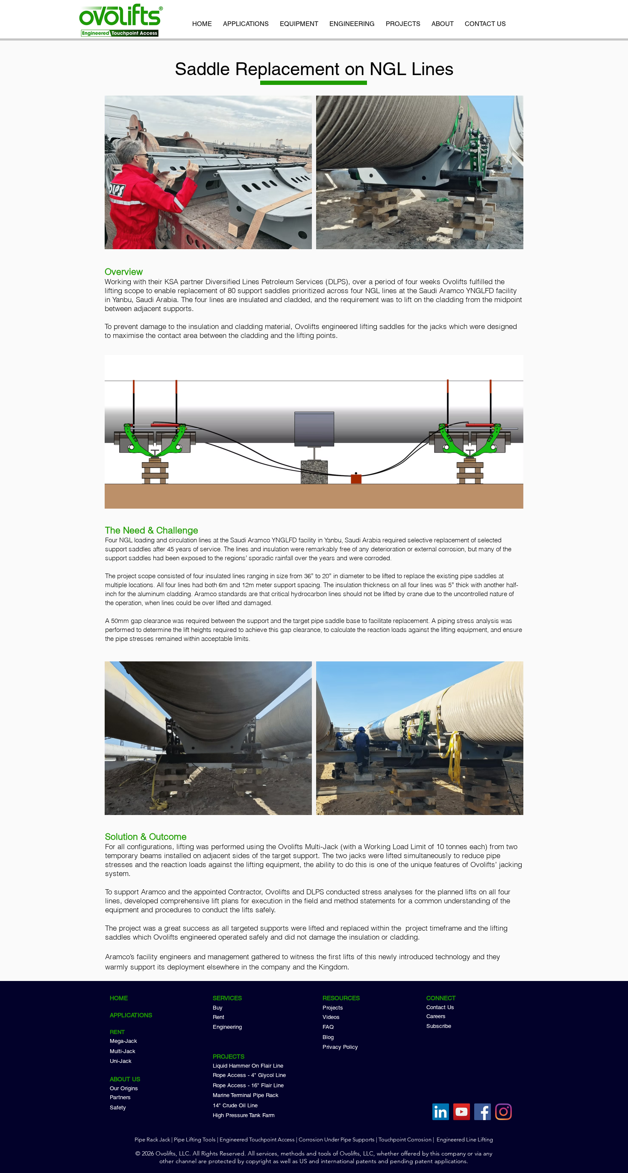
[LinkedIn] (440, 1111)
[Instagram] (503, 1111)
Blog (328, 1037)
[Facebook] (482, 1111)
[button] (442, 20)
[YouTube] (461, 1111)
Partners (120, 1097)
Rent (218, 1017)
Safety (118, 1107)
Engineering (227, 1027)
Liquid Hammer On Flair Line (248, 1065)
